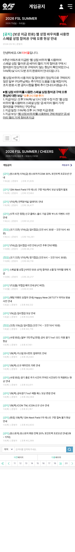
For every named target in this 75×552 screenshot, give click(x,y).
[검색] (69, 449)
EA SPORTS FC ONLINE (9, 6)
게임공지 (37, 6)
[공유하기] (15, 138)
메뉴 (70, 6)
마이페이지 (61, 6)
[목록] (7, 138)
